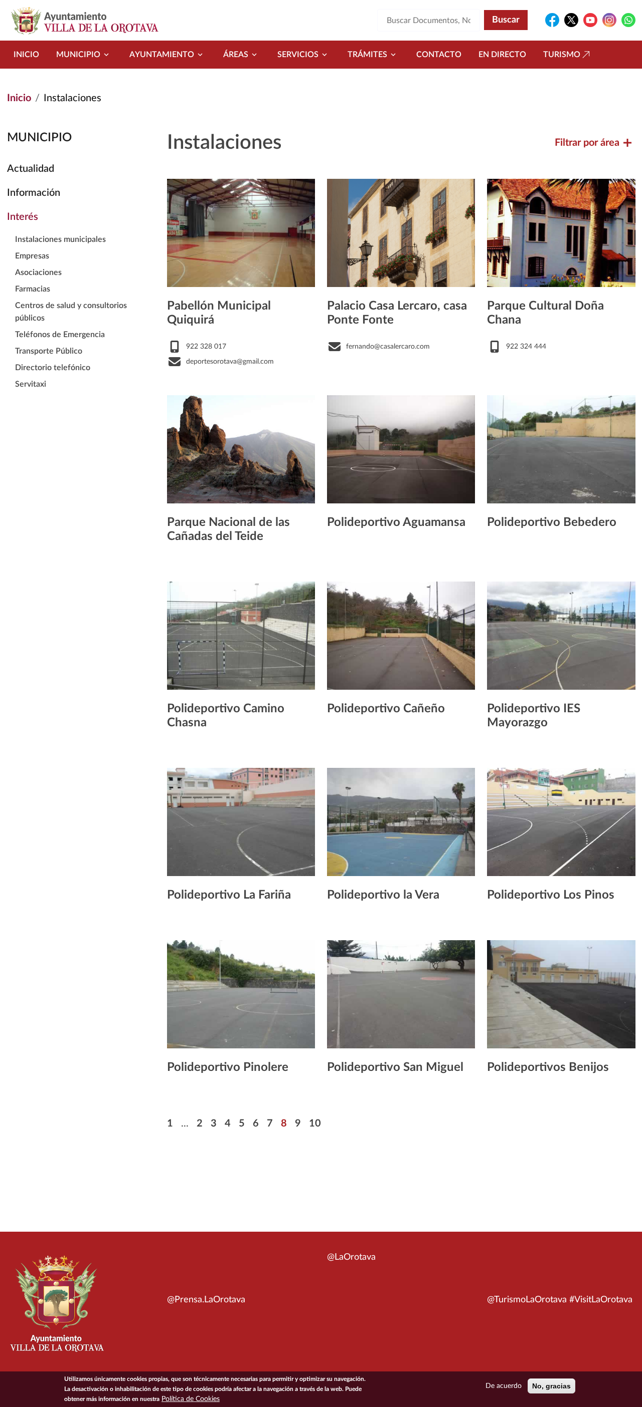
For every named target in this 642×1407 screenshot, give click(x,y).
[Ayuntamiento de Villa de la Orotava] (56, 1309)
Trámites (367, 55)
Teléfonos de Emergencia (60, 335)
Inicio (26, 55)
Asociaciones (38, 272)
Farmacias (32, 289)
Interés (22, 217)
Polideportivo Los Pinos (550, 895)
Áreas (235, 55)
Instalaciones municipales (60, 239)
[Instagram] (609, 20)
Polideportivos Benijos (548, 1067)
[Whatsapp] (628, 20)
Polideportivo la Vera (383, 895)
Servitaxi (30, 384)
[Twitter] (571, 20)
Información (33, 193)
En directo (502, 55)
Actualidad (30, 169)
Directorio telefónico (52, 368)
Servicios (297, 55)
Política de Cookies (191, 1398)
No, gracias (551, 1386)
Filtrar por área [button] (587, 143)
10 (315, 1123)
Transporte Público (48, 351)
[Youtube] (590, 20)
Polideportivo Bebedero (551, 522)
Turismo (561, 55)
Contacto (438, 55)
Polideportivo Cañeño (386, 709)
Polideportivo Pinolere (227, 1067)
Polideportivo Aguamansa (396, 522)
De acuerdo (504, 1385)
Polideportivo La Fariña (229, 895)
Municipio (78, 55)
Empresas (32, 256)
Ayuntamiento (161, 55)
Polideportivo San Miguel (395, 1067)
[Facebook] (552, 20)
